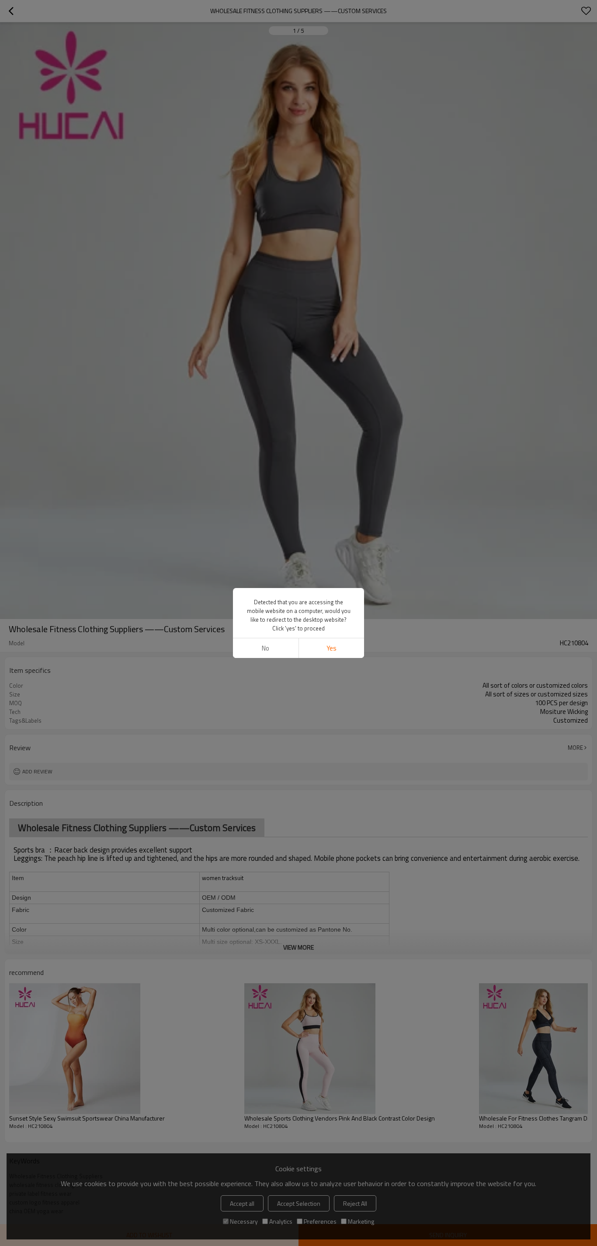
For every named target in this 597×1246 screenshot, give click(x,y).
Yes (331, 648)
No (265, 648)
